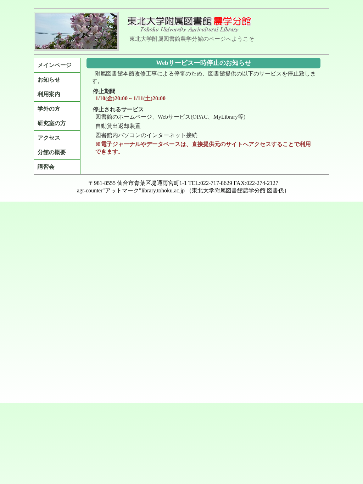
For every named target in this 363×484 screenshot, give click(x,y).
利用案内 (49, 94)
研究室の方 (52, 123)
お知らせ (49, 80)
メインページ (55, 65)
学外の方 (49, 109)
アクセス (49, 138)
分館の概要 (52, 152)
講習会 (46, 167)
